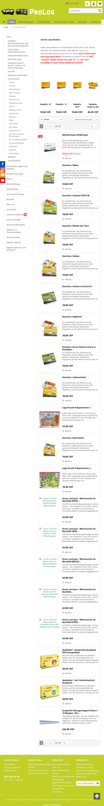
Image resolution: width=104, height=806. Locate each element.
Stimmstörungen (15, 59)
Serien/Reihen (14, 79)
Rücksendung (58, 779)
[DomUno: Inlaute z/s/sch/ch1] (49, 298)
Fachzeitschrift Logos (15, 194)
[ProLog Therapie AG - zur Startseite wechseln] (28, 13)
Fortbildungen (12, 189)
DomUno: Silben (70, 165)
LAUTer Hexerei (14, 89)
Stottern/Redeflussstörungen (20, 55)
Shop (8, 36)
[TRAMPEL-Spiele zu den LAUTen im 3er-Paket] (93, 85)
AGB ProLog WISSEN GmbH (39, 764)
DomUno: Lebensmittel (74, 377)
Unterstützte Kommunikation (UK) (16, 50)
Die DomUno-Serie (15, 103)
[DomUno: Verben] (49, 268)
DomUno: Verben (71, 256)
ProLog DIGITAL (14, 160)
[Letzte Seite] (50, 126)
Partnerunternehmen (61, 764)
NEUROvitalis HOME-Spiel (75, 135)
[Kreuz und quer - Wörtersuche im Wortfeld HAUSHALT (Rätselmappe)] (49, 601)
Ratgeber (12, 117)
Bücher (9, 179)
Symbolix (12, 96)
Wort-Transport (14, 93)
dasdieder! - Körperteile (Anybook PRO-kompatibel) (79, 651)
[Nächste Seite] (45, 126)
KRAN (11, 120)
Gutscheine (11, 209)
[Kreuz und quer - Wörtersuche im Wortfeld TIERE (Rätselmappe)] (49, 540)
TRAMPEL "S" (61, 104)
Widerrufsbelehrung (60, 770)
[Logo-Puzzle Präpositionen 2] (49, 480)
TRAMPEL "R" (45, 104)
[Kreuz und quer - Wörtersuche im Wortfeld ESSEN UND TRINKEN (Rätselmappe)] (49, 631)
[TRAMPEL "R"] (45, 85)
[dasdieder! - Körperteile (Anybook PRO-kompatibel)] (49, 662)
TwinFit (11, 82)
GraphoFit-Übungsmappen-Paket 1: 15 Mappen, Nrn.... (80, 711)
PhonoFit (12, 86)
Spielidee (12, 157)
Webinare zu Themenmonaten (13, 231)
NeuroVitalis (13, 124)
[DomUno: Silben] (49, 177)
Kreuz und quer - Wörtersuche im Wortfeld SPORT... (79, 499)
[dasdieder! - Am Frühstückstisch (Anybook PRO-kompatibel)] (49, 692)
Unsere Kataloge (13, 219)
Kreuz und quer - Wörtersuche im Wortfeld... (79, 590)
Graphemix (13, 146)
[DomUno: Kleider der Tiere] (49, 238)
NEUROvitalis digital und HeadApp (16, 167)
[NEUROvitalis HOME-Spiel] (49, 147)
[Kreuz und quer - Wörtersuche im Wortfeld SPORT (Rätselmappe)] (49, 510)
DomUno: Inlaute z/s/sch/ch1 (77, 286)
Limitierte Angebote (15, 214)
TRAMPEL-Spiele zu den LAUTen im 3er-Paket (93, 105)
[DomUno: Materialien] (49, 450)
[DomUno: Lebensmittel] (49, 389)
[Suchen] (99, 10)
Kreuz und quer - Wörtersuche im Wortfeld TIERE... (79, 530)
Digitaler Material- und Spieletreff (16, 248)
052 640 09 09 (12, 776)
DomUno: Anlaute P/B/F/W (75, 195)
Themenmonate (13, 237)
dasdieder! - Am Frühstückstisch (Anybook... (78, 681)
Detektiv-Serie (14, 100)
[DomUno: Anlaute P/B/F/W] (49, 207)
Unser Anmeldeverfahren (38, 770)
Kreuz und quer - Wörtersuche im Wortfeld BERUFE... (79, 560)
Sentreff (11, 71)
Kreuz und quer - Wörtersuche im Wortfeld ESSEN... (79, 620)
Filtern (46, 119)
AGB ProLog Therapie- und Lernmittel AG (63, 787)
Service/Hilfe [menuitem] (73, 3)
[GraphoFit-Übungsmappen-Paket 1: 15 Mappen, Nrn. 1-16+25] (49, 722)
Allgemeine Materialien (18, 75)
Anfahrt (31, 767)
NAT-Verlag (13, 127)
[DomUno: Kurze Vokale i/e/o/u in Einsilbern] (49, 359)
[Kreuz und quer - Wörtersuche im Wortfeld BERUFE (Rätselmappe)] (49, 571)
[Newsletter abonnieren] (97, 783)
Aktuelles (10, 199)
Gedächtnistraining (14, 174)
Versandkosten (45, 799)
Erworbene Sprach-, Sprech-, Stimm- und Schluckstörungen (16, 65)
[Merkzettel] (87, 3)
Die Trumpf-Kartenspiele (18, 139)
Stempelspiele (14, 153)
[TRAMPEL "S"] (61, 85)
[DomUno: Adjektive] (49, 328)
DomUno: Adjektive (72, 316)
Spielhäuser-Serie (15, 110)
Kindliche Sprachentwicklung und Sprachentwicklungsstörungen (20, 43)
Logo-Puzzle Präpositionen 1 (76, 407)
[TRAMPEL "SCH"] (77, 85)
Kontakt (55, 773)
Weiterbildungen (13, 184)
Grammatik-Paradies (16, 143)
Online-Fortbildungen (15, 225)
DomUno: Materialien (73, 438)
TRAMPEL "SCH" (77, 105)
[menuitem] (87, 3)
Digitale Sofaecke (13, 242)
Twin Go (12, 106)
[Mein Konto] (93, 3)
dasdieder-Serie (14, 130)
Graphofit (12, 150)
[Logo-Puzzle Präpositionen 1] (49, 419)
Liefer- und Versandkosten (63, 776)
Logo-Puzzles (13, 113)
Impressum (57, 791)
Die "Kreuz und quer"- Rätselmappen (17, 135)
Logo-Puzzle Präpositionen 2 (76, 468)
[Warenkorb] (99, 3)
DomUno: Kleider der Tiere (75, 226)
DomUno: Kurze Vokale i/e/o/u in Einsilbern (79, 348)
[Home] (4, 21)
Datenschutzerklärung (37, 773)
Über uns (10, 204)
